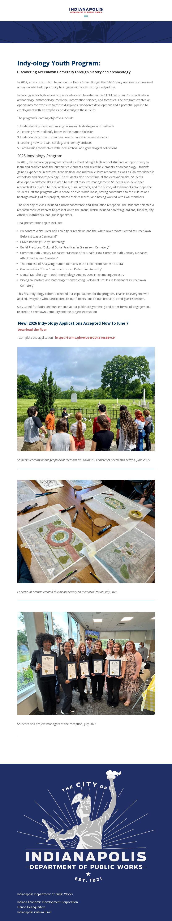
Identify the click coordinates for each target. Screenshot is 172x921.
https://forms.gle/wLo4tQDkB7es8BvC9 (85, 338)
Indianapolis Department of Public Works (45, 894)
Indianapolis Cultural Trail (34, 912)
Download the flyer (32, 330)
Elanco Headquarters (31, 907)
